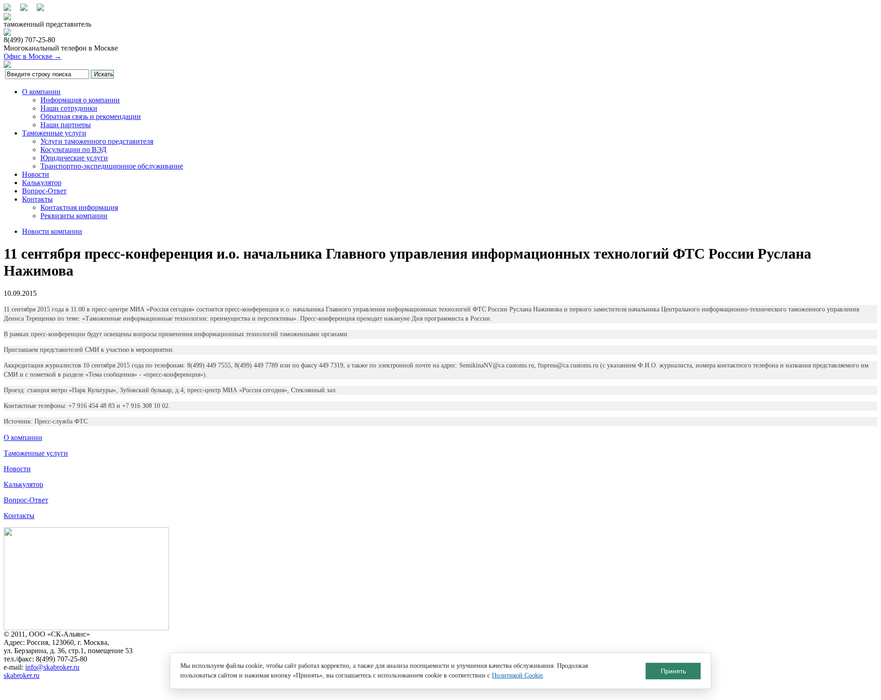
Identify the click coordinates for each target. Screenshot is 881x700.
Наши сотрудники (68, 108)
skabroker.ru (21, 675)
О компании (41, 92)
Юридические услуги (74, 158)
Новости (35, 174)
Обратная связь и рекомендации (90, 116)
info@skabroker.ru (52, 667)
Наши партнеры (65, 125)
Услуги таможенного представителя (96, 141)
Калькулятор (41, 182)
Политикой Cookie (517, 675)
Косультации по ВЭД (73, 149)
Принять (673, 671)
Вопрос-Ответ (44, 191)
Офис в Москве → (32, 56)
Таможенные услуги (54, 133)
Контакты (37, 199)
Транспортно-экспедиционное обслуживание (111, 166)
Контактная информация (79, 207)
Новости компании (52, 231)
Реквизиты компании (73, 216)
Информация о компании (80, 100)
